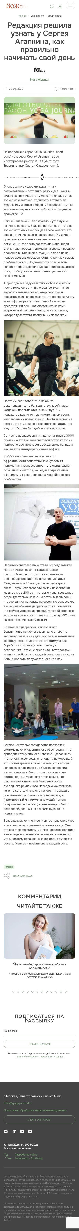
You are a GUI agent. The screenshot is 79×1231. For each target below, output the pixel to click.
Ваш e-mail (10, 1031)
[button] (13, 992)
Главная (22, 15)
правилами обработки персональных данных (39, 1056)
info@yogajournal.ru (18, 1103)
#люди (9, 866)
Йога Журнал (39, 80)
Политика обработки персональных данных (35, 1110)
